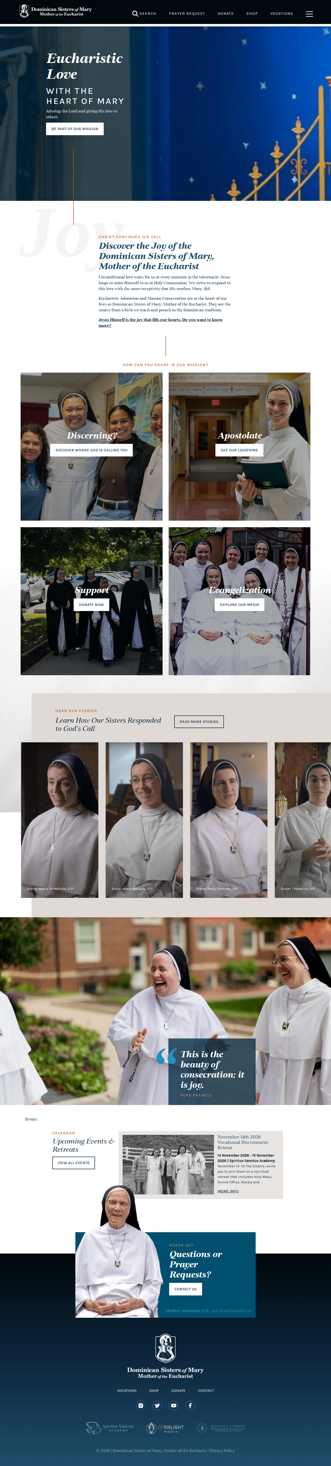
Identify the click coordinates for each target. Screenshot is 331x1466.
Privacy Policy (222, 1451)
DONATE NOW (91, 604)
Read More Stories (199, 721)
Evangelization (239, 591)
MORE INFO (228, 1191)
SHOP (154, 1390)
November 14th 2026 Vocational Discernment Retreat (243, 1142)
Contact (206, 1390)
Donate (178, 1390)
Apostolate (239, 436)
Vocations (127, 1390)
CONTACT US (185, 1289)
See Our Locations (239, 450)
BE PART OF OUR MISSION (74, 128)
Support (91, 591)
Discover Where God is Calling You (91, 450)
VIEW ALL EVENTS (74, 1162)
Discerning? (92, 436)
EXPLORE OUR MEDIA (239, 604)
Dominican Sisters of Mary (55, 12)
